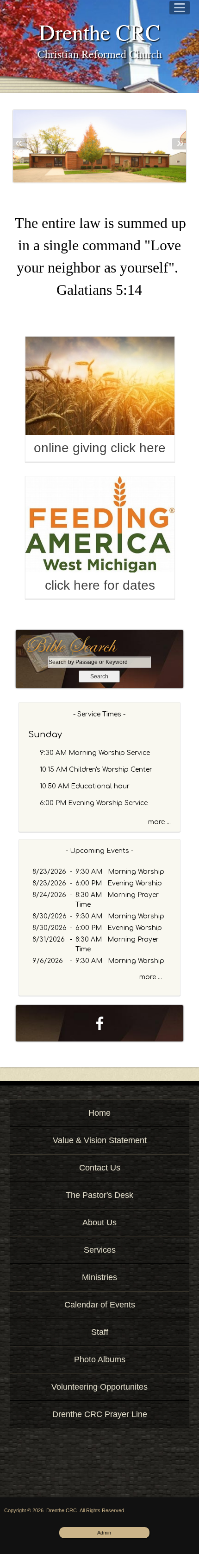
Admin (104, 1532)
